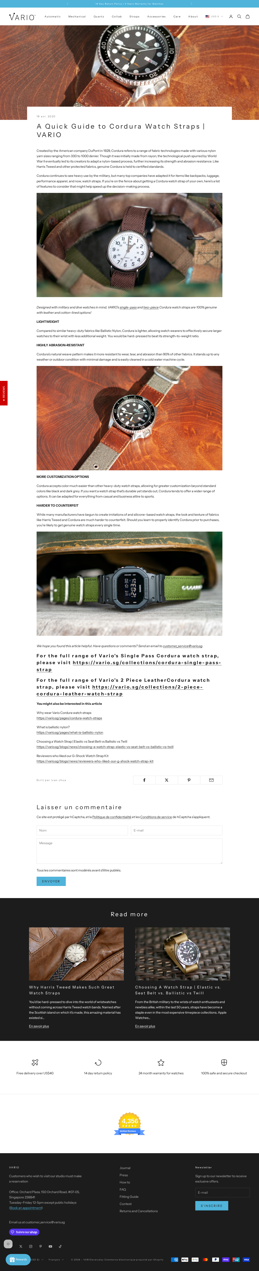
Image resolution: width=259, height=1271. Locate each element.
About (193, 16)
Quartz (99, 16)
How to (125, 1182)
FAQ (123, 1189)
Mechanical (77, 16)
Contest (126, 1204)
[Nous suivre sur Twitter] (21, 1246)
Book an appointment (26, 1208)
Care (177, 16)
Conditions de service (156, 817)
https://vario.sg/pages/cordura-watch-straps (69, 718)
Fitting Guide (129, 1197)
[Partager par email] (211, 780)
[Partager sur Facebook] (144, 780)
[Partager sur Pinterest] (189, 780)
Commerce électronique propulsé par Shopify (134, 1259)
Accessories (156, 16)
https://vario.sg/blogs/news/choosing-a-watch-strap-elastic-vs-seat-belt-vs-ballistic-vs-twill (105, 747)
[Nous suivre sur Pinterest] (40, 1246)
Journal (125, 1168)
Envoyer (51, 881)
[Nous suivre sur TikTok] (60, 1246)
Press (124, 1175)
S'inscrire (212, 1206)
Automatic (53, 16)
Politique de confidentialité (111, 817)
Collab (117, 16)
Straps (135, 16)
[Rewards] (18, 1259)
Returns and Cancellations (139, 1211)
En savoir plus (39, 1026)
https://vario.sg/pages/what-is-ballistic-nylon (70, 732)
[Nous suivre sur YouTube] (50, 1246)
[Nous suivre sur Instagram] (31, 1246)
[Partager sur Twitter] (167, 780)
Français (54, 1259)
